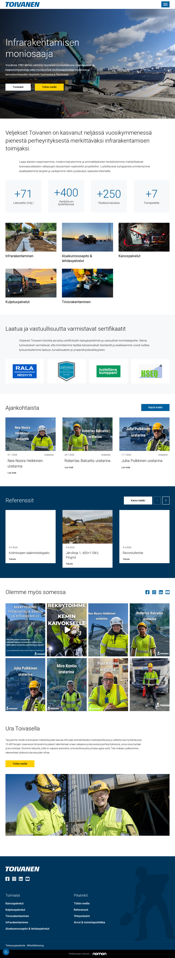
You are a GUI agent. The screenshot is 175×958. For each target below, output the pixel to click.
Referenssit (81, 909)
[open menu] (165, 4)
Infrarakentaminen (19, 256)
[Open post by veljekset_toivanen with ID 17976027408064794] (150, 684)
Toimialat (18, 87)
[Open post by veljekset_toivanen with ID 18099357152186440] (108, 684)
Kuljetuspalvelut (17, 302)
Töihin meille (49, 87)
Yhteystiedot (82, 916)
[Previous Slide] (157, 500)
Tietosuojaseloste (15, 945)
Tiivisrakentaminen (76, 302)
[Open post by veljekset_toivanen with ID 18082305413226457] (67, 684)
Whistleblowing (35, 945)
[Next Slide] (166, 500)
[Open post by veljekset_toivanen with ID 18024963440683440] (67, 629)
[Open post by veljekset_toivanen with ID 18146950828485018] (25, 684)
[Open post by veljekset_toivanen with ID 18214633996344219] (25, 629)
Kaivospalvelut (129, 256)
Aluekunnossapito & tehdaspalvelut (77, 258)
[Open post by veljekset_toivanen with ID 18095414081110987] (108, 629)
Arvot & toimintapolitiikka (89, 922)
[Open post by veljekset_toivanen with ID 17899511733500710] (150, 629)
